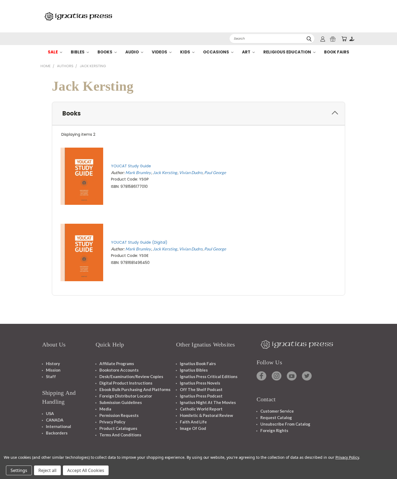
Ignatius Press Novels (200, 383)
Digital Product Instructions (125, 383)
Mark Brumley (138, 172)
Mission (53, 370)
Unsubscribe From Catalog (285, 424)
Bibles (78, 52)
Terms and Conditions (120, 434)
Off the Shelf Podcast (201, 389)
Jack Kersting (165, 172)
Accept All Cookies (85, 470)
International (58, 426)
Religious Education (287, 52)
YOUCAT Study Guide (131, 166)
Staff (51, 376)
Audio (132, 52)
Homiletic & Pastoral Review (206, 415)
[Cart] (344, 38)
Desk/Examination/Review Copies (131, 376)
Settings (19, 470)
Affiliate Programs (116, 363)
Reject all (47, 470)
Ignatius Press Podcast (201, 395)
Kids (185, 52)
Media (105, 408)
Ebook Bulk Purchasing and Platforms (134, 389)
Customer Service (277, 411)
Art (246, 52)
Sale (53, 52)
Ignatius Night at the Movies (208, 402)
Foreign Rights (274, 430)
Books (105, 52)
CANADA (54, 419)
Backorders (57, 432)
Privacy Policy (112, 421)
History (53, 363)
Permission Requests (119, 415)
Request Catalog (276, 417)
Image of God (193, 428)
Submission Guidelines (120, 402)
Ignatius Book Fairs (198, 363)
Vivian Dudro (190, 172)
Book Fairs (336, 52)
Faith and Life (193, 421)
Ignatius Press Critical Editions (208, 376)
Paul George (215, 172)
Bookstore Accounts (119, 370)
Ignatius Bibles (194, 370)
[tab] (198, 113)
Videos (160, 52)
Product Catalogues (118, 428)
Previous (382, 462)
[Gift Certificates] (332, 38)
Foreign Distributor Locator (125, 395)
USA (50, 413)
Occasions (216, 52)
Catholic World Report (201, 408)
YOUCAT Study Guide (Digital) (139, 242)
